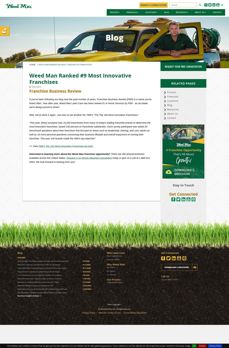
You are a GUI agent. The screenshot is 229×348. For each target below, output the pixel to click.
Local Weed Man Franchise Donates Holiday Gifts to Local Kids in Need (42, 293)
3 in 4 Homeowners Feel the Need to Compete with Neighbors (39, 275)
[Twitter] (210, 4)
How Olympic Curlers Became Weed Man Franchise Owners (38, 272)
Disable (202, 346)
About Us (200, 12)
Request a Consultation (153, 5)
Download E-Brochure (177, 267)
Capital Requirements (114, 282)
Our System (111, 271)
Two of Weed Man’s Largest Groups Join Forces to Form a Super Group (42, 268)
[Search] (199, 5)
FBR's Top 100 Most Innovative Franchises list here (66, 146)
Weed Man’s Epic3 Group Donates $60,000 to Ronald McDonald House (42, 289)
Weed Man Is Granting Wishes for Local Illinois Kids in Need (38, 282)
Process (114, 12)
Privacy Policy (215, 346)
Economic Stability (113, 259)
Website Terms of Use (109, 312)
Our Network (111, 275)
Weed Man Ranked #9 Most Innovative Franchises (65, 64)
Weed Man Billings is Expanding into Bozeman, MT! (35, 286)
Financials (131, 12)
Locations (150, 12)
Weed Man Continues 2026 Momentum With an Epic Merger (38, 265)
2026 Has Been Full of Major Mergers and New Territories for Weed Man (43, 261)
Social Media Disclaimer (135, 312)
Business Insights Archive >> (29, 296)
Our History (111, 267)
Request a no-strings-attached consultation (89, 158)
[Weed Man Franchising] (19, 6)
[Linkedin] (213, 4)
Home (32, 64)
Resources (181, 12)
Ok (194, 346)
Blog (166, 12)
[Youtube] (217, 4)
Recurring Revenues (114, 256)
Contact (217, 12)
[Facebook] (206, 4)
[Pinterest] (193, 199)
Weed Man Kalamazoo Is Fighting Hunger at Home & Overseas (39, 279)
